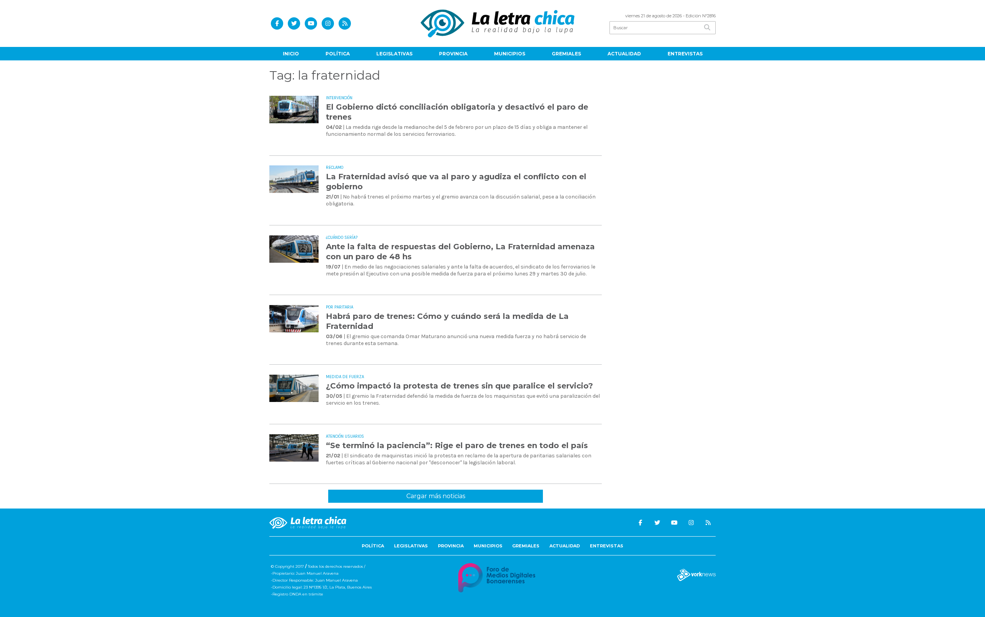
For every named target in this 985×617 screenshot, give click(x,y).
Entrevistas (685, 54)
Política (338, 54)
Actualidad (624, 54)
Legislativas (394, 54)
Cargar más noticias (435, 496)
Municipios (509, 54)
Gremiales (566, 54)
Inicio (291, 54)
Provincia (453, 54)
